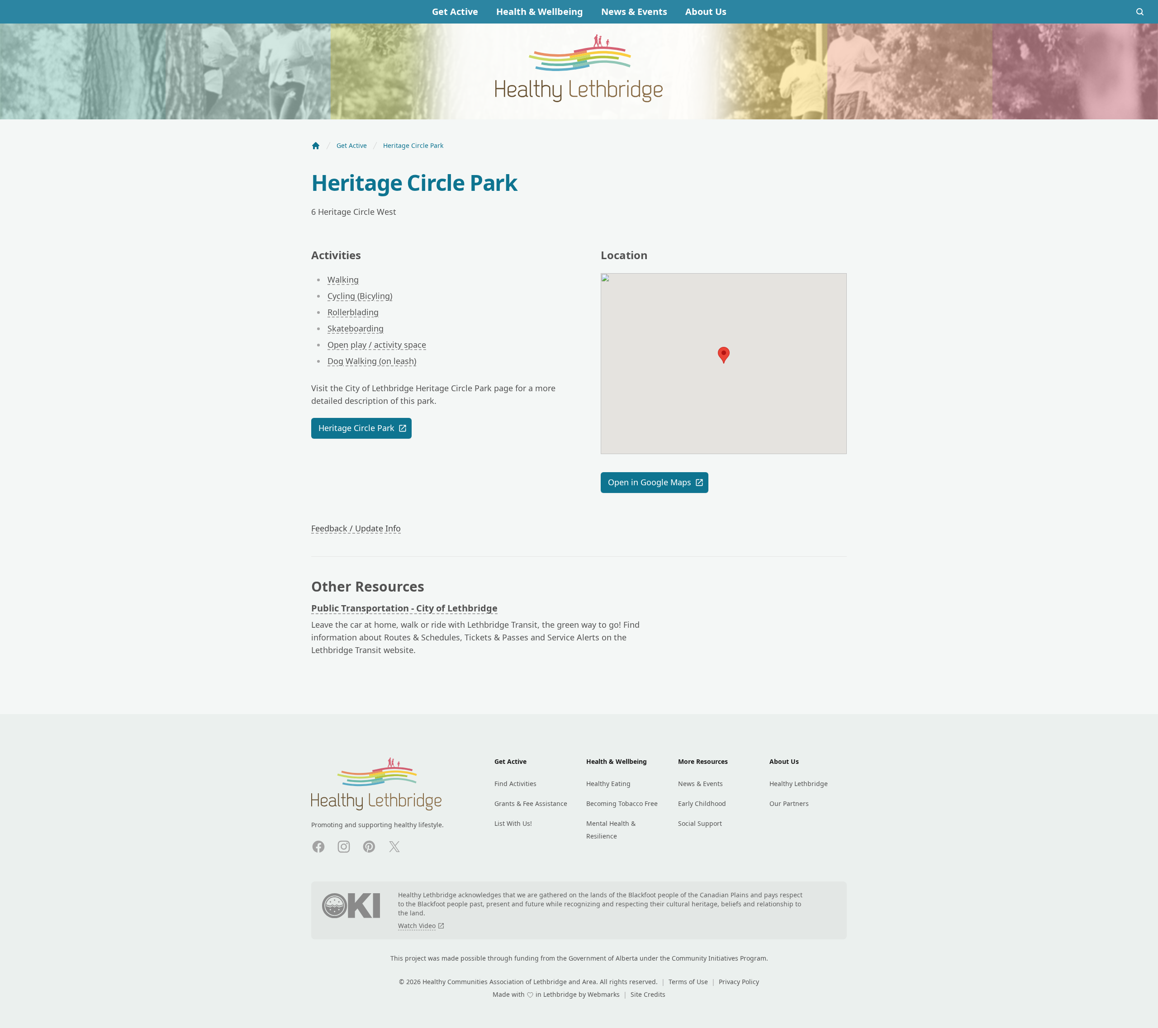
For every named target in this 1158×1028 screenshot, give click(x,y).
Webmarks (605, 994)
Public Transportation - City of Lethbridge (404, 608)
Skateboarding (355, 328)
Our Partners (789, 803)
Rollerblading (353, 312)
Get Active (455, 11)
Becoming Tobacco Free (622, 803)
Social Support (700, 823)
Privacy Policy (739, 981)
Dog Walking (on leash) (371, 360)
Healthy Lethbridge (798, 783)
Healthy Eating (608, 783)
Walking (343, 279)
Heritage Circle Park (356, 427)
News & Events (634, 11)
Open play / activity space (376, 344)
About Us (705, 11)
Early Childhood (702, 803)
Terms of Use (689, 981)
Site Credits (648, 994)
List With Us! (513, 823)
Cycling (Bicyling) (359, 295)
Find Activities (515, 783)
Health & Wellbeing (539, 11)
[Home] (315, 145)
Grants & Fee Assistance (530, 803)
